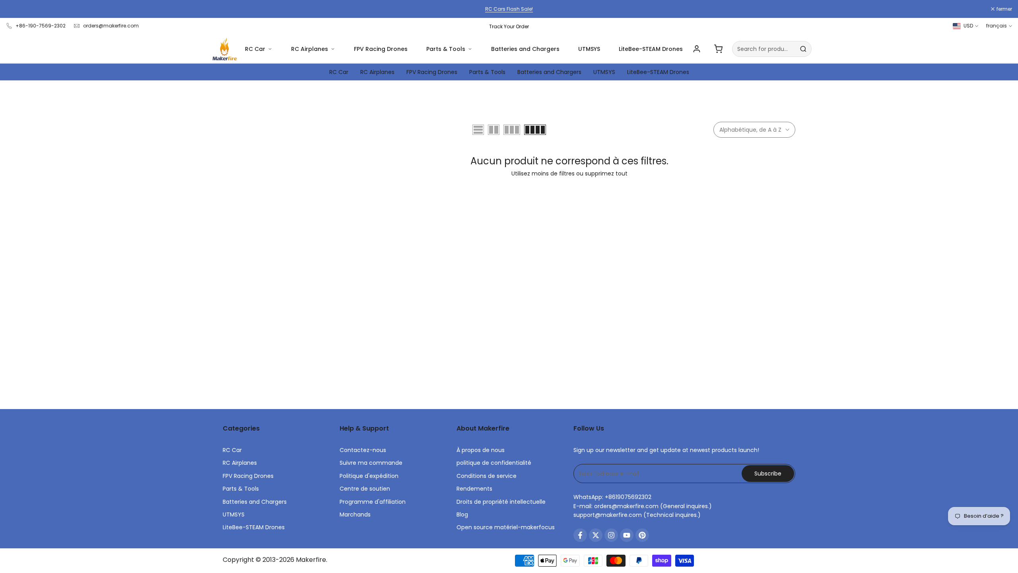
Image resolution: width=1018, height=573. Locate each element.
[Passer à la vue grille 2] (493, 130)
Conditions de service (487, 476)
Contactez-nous (363, 450)
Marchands (355, 514)
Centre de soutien (365, 489)
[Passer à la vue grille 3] (511, 130)
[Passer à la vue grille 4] (535, 130)
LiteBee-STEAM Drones (651, 49)
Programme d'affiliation (373, 502)
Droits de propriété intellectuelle (501, 502)
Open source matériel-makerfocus (506, 527)
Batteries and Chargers (525, 49)
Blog (462, 514)
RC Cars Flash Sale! (509, 9)
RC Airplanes (309, 49)
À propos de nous (481, 450)
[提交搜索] (803, 49)
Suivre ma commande (371, 463)
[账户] (696, 49)
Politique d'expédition (369, 476)
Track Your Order (509, 26)
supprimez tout (606, 173)
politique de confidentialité (494, 463)
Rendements (474, 489)
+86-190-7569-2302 (41, 25)
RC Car (255, 49)
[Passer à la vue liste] (478, 130)
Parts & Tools (445, 49)
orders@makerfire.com (111, 25)
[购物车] (718, 49)
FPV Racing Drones (381, 49)
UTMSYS (589, 49)
